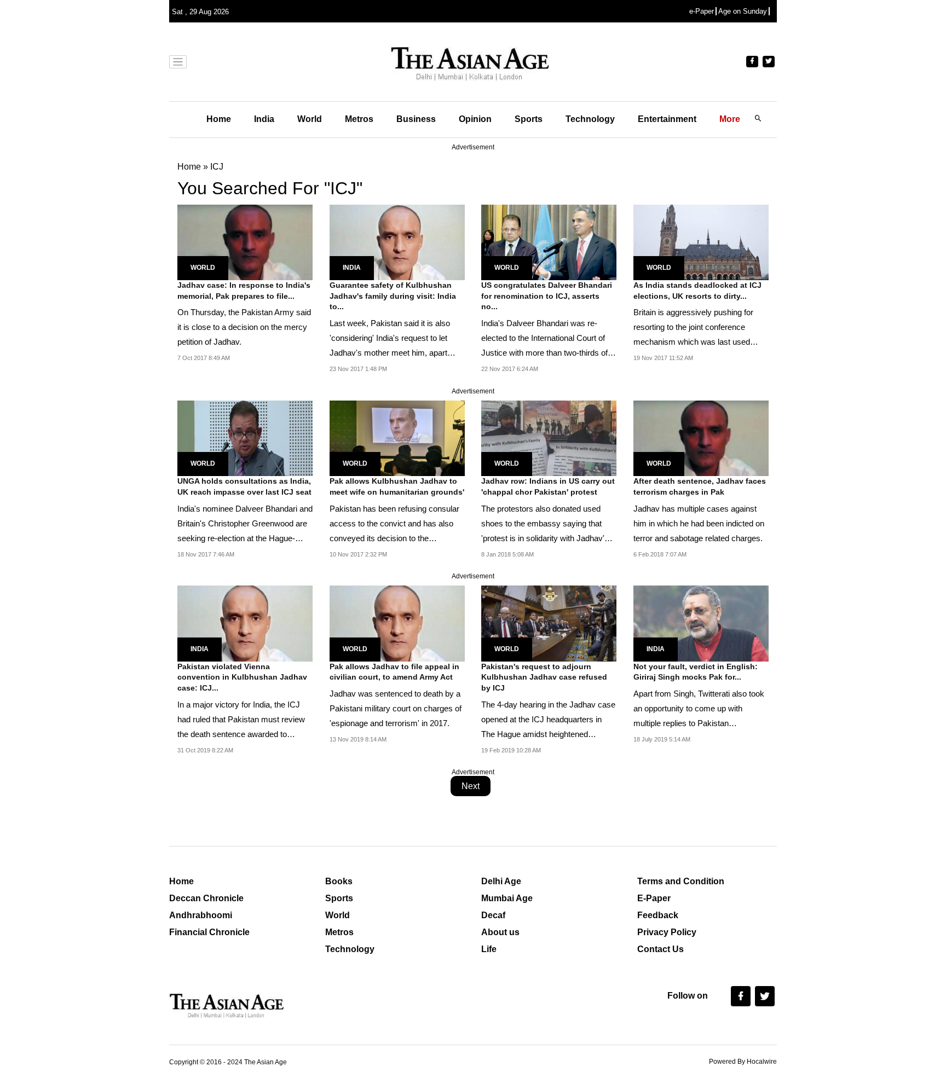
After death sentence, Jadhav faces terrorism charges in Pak (699, 486)
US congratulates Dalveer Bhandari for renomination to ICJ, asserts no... (546, 296)
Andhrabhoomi (200, 915)
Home (218, 119)
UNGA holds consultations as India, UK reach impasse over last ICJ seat (244, 486)
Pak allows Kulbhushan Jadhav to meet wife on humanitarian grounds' (397, 486)
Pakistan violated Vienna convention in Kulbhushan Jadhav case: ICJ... (242, 677)
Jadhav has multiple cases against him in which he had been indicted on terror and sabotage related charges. (698, 523)
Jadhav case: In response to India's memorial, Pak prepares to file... (243, 290)
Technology (590, 119)
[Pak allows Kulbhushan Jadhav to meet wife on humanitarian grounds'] (397, 437)
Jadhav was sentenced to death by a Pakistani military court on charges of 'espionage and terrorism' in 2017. (396, 708)
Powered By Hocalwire (743, 1061)
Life (489, 949)
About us (500, 932)
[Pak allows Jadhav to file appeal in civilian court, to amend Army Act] (397, 623)
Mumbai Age (507, 898)
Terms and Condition (680, 881)
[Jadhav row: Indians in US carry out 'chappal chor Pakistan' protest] (548, 437)
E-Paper (654, 898)
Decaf (493, 915)
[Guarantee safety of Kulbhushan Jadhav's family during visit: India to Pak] (397, 241)
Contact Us (660, 949)
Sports (529, 119)
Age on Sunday (742, 11)
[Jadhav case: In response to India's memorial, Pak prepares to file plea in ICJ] (245, 241)
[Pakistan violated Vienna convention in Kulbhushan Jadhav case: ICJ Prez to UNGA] (245, 623)
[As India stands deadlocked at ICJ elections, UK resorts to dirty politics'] (701, 241)
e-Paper (701, 11)
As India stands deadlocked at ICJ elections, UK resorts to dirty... (697, 290)
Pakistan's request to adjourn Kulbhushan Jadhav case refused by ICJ (544, 677)
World (309, 119)
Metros (359, 119)
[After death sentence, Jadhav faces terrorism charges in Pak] (701, 437)
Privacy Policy (666, 932)
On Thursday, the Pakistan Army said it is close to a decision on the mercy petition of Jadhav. (244, 327)
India (264, 119)
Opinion (475, 119)
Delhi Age (501, 881)
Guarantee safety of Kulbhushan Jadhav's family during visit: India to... (393, 296)
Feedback (657, 915)
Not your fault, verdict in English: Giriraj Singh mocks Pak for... (695, 672)
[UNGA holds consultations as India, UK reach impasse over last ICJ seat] (245, 437)
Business (416, 119)
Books (339, 881)
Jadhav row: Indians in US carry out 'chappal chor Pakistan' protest (548, 486)
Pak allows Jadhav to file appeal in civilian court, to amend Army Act (394, 672)
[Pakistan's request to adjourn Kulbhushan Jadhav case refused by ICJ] (548, 623)
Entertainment (667, 119)
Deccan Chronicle (206, 898)
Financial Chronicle (209, 932)
